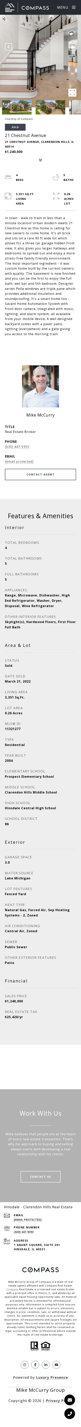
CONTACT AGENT (41, 474)
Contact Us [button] (40, 1177)
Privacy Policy (59, 1400)
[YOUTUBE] (56, 1365)
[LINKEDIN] (46, 1365)
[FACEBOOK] (35, 1365)
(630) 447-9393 (17, 447)
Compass (12, 1289)
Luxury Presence (52, 1377)
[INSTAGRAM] (25, 1365)
